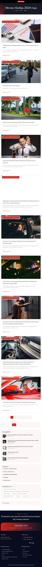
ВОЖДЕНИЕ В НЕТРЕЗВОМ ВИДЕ (10, 474)
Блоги (3, 554)
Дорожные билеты (6, 480)
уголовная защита (6, 493)
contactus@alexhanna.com (28, 537)
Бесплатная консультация (27, 554)
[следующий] (26, 417)
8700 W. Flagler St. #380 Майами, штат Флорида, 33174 (6, 538)
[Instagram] (31, 542)
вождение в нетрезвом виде (8, 495)
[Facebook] (29, 542)
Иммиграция (5, 477)
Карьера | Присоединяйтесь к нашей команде (9, 556)
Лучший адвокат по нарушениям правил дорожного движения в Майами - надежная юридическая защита (23, 441)
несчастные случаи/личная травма (9, 489)
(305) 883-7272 (21, 525)
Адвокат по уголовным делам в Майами (20, 493)
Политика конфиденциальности (7, 551)
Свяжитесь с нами (5, 558)
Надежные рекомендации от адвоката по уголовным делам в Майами (20, 434)
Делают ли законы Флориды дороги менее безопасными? (19, 122)
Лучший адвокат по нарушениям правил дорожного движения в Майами (16, 491)
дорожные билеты (26, 495)
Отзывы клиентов (26, 551)
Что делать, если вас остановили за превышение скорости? (19, 402)
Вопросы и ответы (5, 553)
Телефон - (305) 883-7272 (27, 539)
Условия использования (6, 549)
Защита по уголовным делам (8, 471)
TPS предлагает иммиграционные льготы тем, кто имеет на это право (20, 446)
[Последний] (30, 417)
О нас (24, 549)
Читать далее (6, 55)
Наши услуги (25, 553)
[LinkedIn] (33, 542)
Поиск (14, 424)
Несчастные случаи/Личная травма (10, 468)
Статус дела (25, 556)
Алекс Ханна (6, 21)
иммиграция (18, 495)
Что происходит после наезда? (11, 85)
